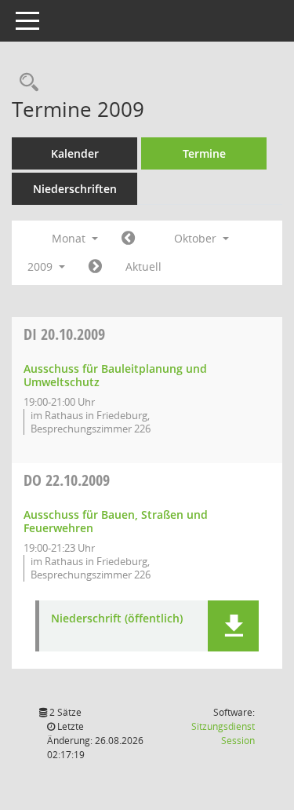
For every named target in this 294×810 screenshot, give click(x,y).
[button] (233, 625)
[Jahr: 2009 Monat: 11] (95, 267)
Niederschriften (75, 188)
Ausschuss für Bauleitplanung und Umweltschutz (115, 375)
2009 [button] (41, 266)
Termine (204, 153)
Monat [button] (70, 238)
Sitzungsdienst (223, 733)
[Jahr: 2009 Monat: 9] (128, 238)
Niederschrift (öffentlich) (117, 619)
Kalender (75, 153)
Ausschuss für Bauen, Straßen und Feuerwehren (116, 521)
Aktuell (143, 266)
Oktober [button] (197, 238)
